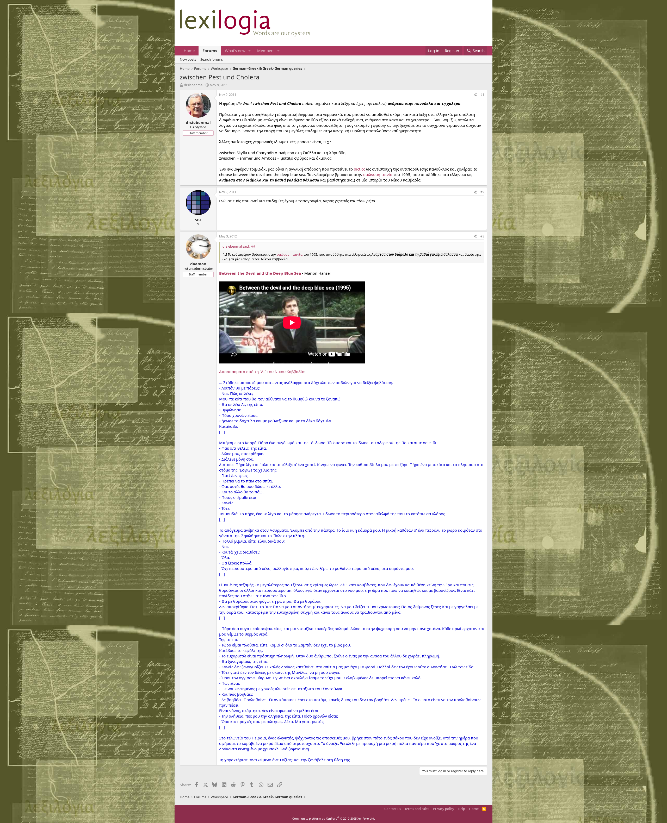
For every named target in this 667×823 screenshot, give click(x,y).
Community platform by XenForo (333, 818)
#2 (482, 192)
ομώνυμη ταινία (377, 174)
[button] (249, 50)
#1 (482, 94)
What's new (235, 50)
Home (189, 50)
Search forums (211, 59)
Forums (209, 50)
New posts (188, 59)
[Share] (475, 95)
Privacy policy (443, 808)
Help (461, 808)
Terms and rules (417, 808)
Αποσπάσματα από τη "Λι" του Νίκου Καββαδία (261, 371)
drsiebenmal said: (236, 246)
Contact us (392, 808)
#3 (482, 236)
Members (265, 50)
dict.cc (359, 169)
